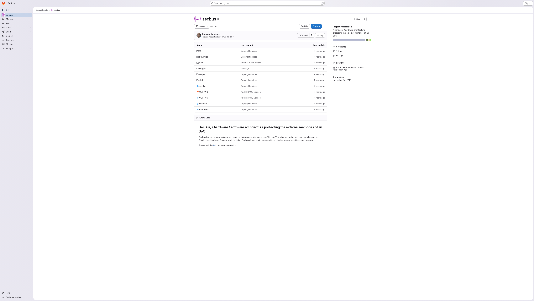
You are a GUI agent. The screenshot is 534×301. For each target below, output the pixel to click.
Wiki (215, 145)
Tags (339, 55)
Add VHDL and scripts (251, 62)
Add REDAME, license (251, 92)
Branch (340, 51)
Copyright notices (211, 34)
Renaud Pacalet (208, 37)
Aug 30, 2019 (228, 37)
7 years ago (319, 51)
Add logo (245, 68)
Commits (341, 47)
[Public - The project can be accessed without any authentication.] (218, 19)
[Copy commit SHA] (312, 35)
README (340, 63)
